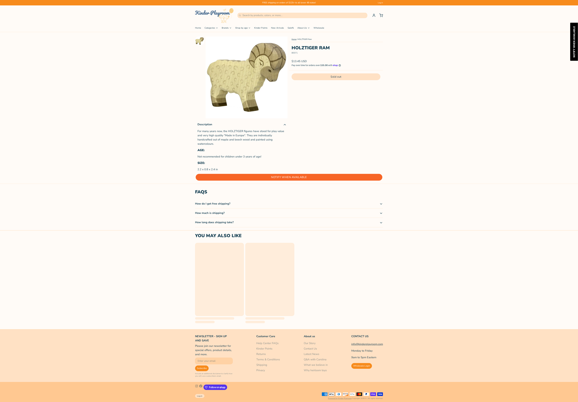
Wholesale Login (361, 365)
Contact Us (310, 348)
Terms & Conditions (268, 359)
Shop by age (241, 27)
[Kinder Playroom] (214, 15)
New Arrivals (277, 27)
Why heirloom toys (315, 370)
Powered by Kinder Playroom (340, 398)
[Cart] (380, 15)
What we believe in (316, 365)
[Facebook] (200, 387)
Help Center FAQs (267, 343)
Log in (380, 3)
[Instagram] (196, 387)
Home (198, 27)
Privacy (260, 370)
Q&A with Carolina (315, 359)
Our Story (309, 343)
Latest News (311, 354)
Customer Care (265, 336)
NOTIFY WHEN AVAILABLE (289, 177)
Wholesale (319, 27)
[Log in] (373, 15)
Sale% (291, 27)
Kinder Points (261, 27)
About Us (302, 27)
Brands (225, 27)
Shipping (261, 365)
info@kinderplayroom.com (367, 344)
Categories (210, 27)
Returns (261, 354)
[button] (336, 76)
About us (309, 336)
